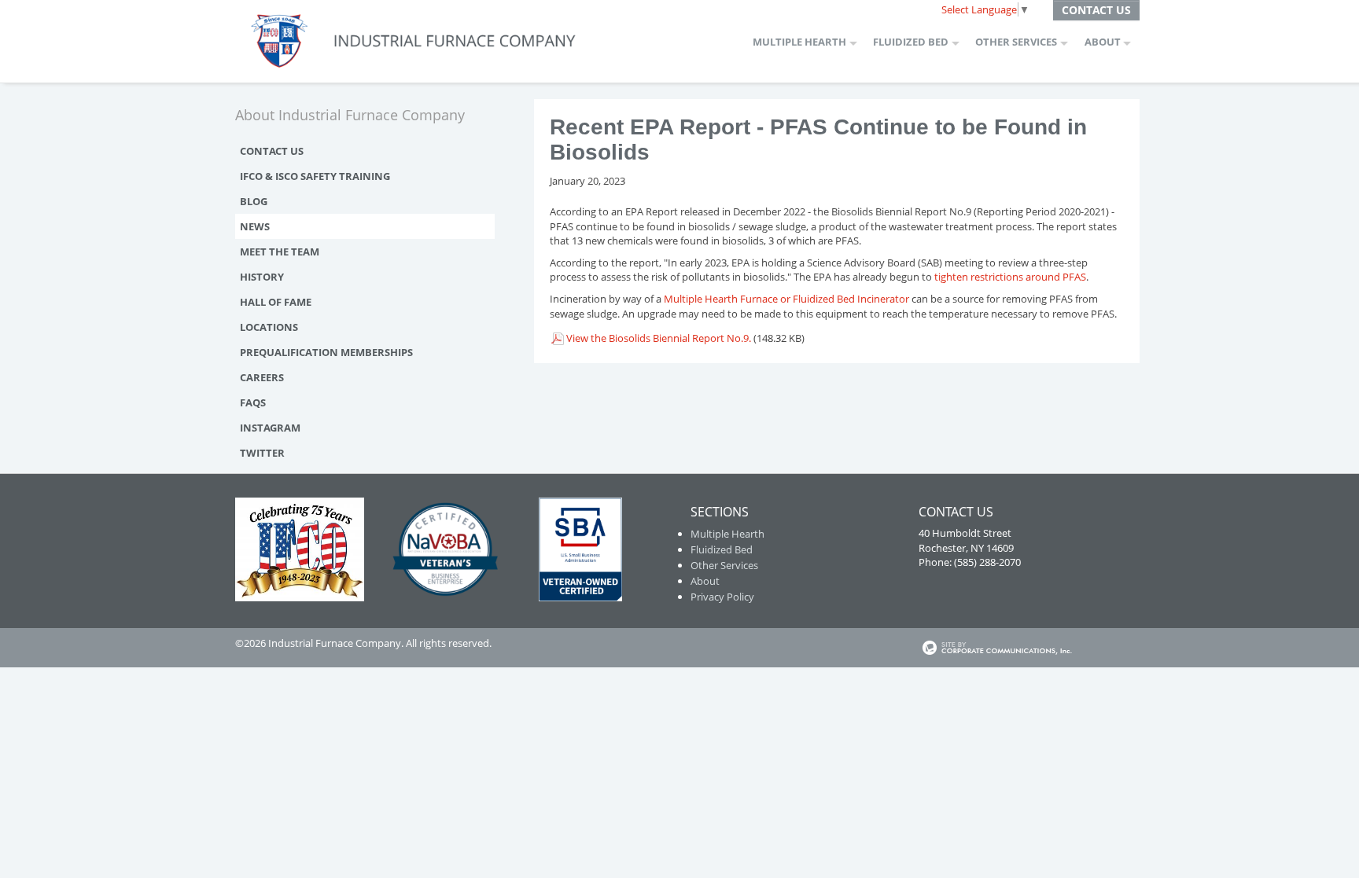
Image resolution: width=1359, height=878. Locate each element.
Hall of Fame (275, 302)
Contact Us (1096, 9)
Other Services (1016, 42)
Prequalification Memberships (326, 352)
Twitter (262, 453)
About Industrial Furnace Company (350, 114)
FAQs (253, 402)
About (1103, 42)
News (255, 226)
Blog (253, 201)
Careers (262, 377)
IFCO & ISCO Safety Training (315, 176)
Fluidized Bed (910, 42)
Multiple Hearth (799, 42)
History (262, 277)
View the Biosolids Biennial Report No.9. (658, 338)
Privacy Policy (722, 597)
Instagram (270, 428)
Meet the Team (279, 251)
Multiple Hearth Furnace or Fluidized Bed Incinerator (788, 299)
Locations (269, 327)
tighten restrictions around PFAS (1010, 277)
